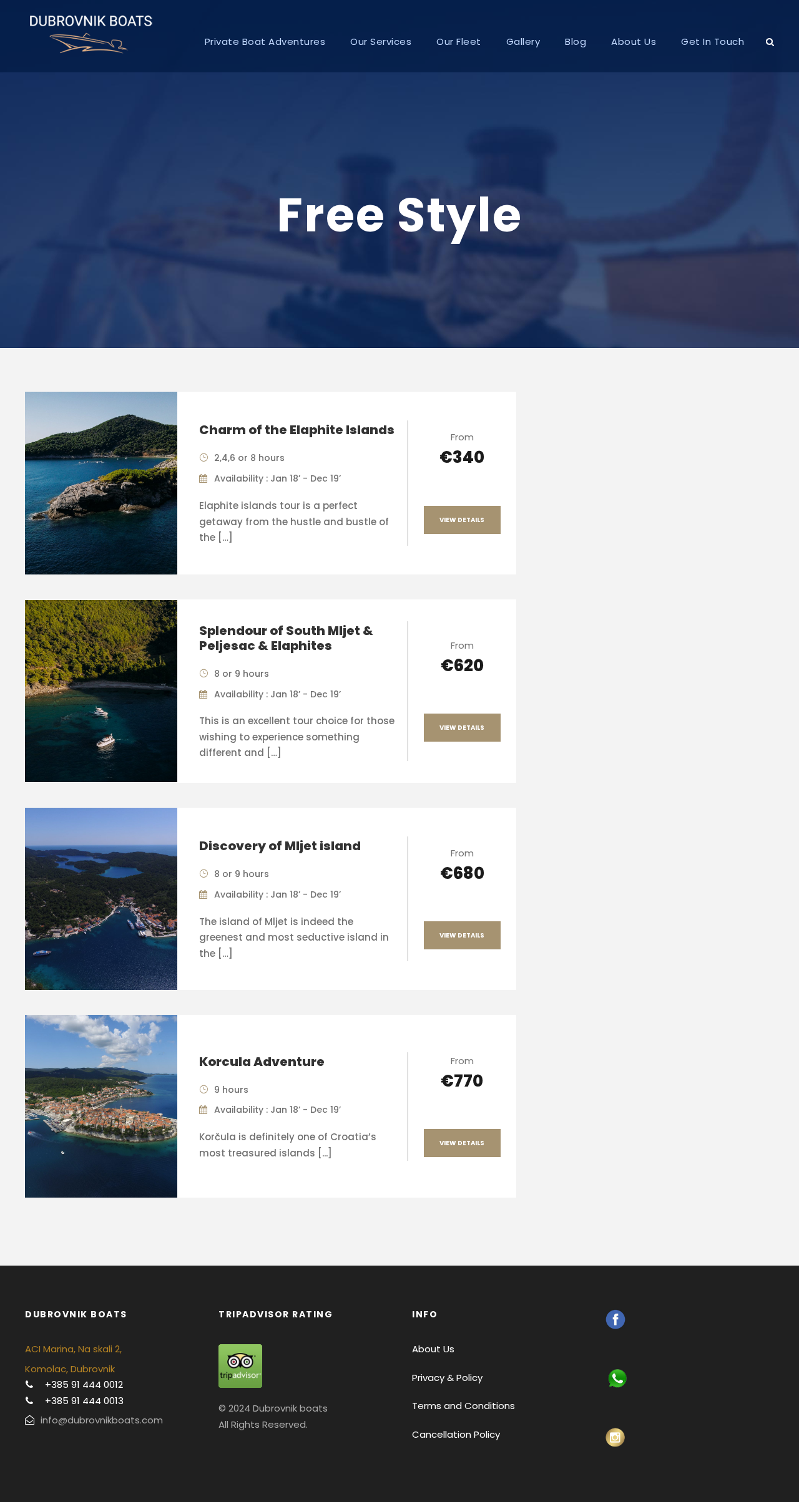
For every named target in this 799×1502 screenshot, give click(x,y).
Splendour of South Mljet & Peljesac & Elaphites (286, 638)
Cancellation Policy (456, 1434)
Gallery (523, 41)
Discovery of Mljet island (280, 846)
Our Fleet (458, 41)
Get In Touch (712, 41)
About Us (633, 41)
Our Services (380, 41)
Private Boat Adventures (265, 41)
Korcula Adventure (262, 1061)
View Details (461, 520)
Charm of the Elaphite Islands (297, 429)
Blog (575, 41)
